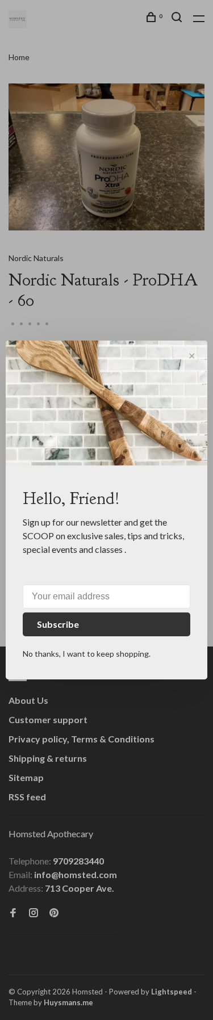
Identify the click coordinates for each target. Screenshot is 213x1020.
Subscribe (58, 624)
